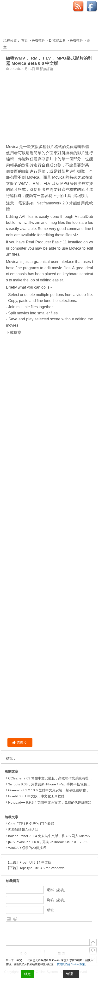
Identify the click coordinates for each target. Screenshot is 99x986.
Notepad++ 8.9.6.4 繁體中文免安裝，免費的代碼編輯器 (49, 802)
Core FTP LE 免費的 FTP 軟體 (31, 824)
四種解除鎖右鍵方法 (23, 830)
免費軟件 (38, 40)
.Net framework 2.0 (52, 203)
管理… (71, 974)
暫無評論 (46, 69)
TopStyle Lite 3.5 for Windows (41, 868)
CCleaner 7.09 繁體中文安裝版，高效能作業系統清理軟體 (51, 778)
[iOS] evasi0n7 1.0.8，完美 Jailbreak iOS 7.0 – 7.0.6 (47, 842)
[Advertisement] (49, 102)
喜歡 (21, 742)
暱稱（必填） (57, 890)
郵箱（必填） (57, 900)
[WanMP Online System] (29, 27)
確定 (27, 974)
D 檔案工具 (57, 40)
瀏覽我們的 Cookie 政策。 (72, 964)
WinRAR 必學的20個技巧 (27, 848)
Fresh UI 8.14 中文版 (35, 862)
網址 (50, 910)
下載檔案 (13, 332)
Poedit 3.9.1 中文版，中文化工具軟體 (36, 796)
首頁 (24, 40)
